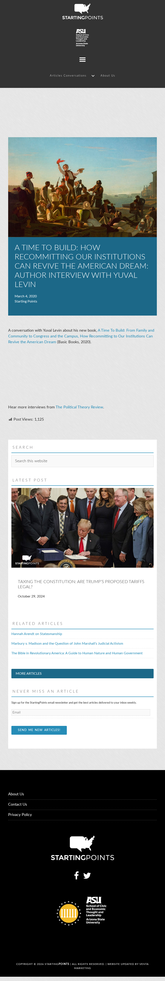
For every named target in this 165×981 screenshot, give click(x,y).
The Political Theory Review (79, 407)
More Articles (29, 673)
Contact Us (17, 804)
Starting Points (82, 11)
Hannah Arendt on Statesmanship (36, 634)
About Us (16, 794)
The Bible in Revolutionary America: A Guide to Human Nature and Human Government (77, 653)
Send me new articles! (39, 730)
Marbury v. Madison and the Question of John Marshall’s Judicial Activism (67, 643)
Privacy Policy (20, 815)
